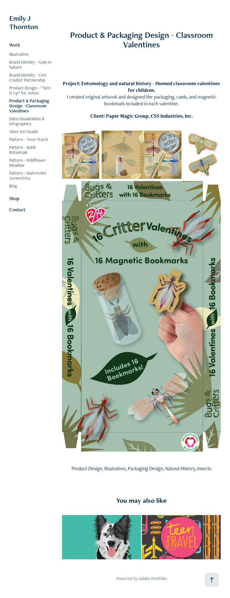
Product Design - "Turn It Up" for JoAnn (29, 90)
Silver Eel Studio (23, 132)
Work (14, 45)
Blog (13, 186)
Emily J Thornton (23, 22)
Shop (14, 198)
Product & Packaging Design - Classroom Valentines (29, 106)
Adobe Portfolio (153, 578)
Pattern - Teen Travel (28, 139)
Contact (17, 210)
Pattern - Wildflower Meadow (27, 162)
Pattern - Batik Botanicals (22, 149)
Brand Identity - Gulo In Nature (30, 64)
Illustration (19, 54)
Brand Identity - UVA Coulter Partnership (27, 77)
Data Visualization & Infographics (27, 121)
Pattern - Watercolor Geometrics (28, 175)
